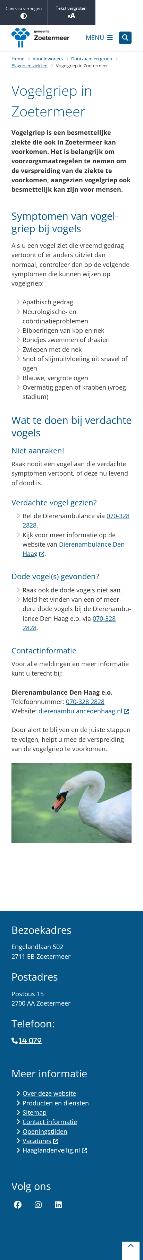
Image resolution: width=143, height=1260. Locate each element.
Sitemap (35, 1112)
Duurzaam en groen (91, 58)
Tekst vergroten (71, 8)
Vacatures (37, 1141)
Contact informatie (50, 1122)
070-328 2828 (85, 701)
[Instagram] (38, 1205)
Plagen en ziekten (29, 65)
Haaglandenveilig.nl (51, 1150)
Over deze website (49, 1093)
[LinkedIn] (58, 1205)
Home (17, 58)
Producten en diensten (56, 1103)
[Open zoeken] (125, 38)
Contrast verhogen (24, 8)
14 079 (30, 1041)
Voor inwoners (48, 58)
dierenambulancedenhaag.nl (81, 711)
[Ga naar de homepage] (45, 37)
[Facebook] (17, 1205)
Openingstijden (45, 1131)
